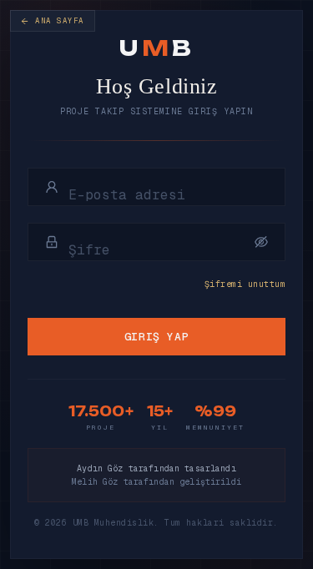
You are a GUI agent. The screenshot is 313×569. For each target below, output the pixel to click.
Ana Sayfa (59, 21)
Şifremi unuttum (244, 284)
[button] (261, 242)
